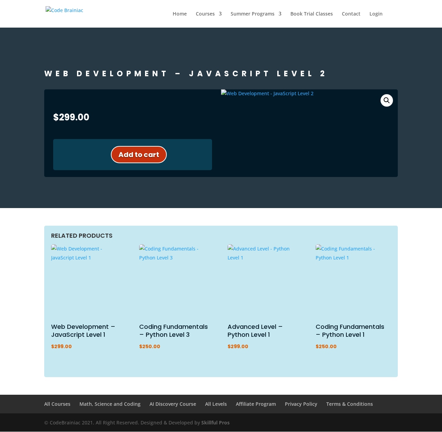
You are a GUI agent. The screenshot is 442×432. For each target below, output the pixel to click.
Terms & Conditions (349, 404)
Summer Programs (253, 14)
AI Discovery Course (173, 404)
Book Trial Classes (311, 14)
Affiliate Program (256, 404)
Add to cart (138, 154)
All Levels (216, 404)
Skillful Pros (215, 422)
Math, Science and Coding (110, 404)
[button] (387, 100)
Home (180, 14)
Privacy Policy (301, 404)
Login (376, 14)
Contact (351, 14)
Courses (205, 14)
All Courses (57, 404)
